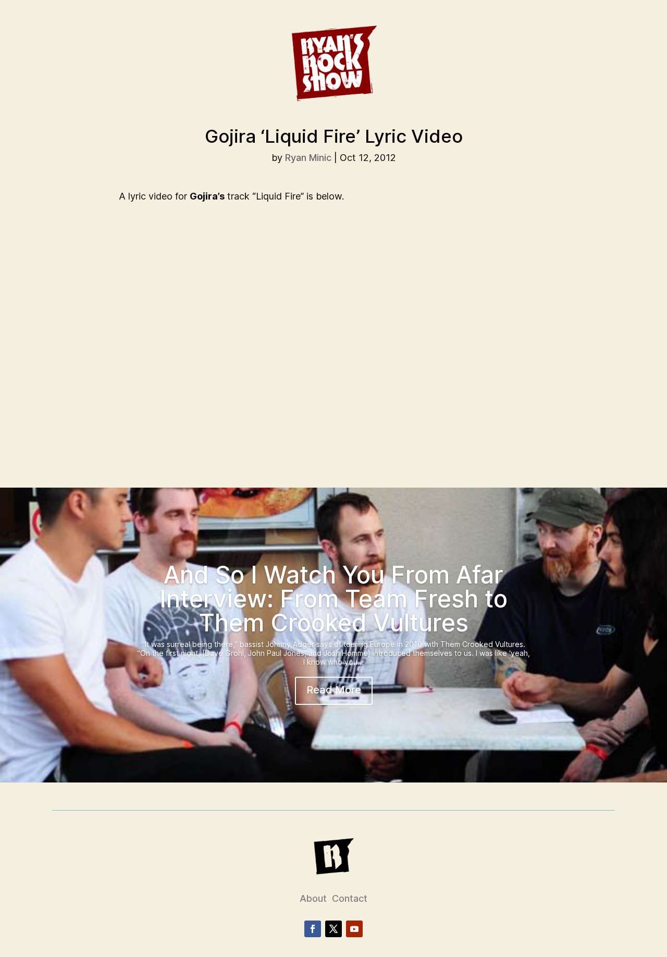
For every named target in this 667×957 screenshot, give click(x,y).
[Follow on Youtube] (354, 929)
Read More (333, 689)
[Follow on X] (333, 929)
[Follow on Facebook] (312, 929)
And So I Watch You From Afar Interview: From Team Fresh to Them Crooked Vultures (333, 598)
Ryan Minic (308, 157)
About (313, 898)
